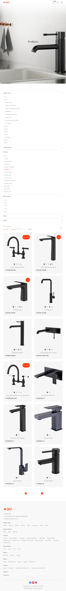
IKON (4, 532)
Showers (6, 132)
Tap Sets (6, 126)
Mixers (6, 100)
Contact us (6, 575)
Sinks (5, 134)
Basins (5, 140)
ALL (5, 97)
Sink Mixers (8, 111)
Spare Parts (8, 117)
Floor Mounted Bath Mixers (12, 120)
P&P (9, 532)
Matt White (7, 186)
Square (19, 562)
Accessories (7, 137)
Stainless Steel (7, 178)
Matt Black (7, 170)
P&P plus (15, 532)
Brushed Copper (8, 183)
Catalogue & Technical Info (38, 568)
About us (5, 572)
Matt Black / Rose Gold (10, 181)
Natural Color (7, 191)
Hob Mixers (8, 123)
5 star (5, 208)
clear (30, 229)
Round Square (12, 562)
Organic (25, 562)
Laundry (18, 555)
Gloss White (7, 189)
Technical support (28, 588)
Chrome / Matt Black (9, 167)
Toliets (5, 143)
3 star (5, 203)
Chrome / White (8, 172)
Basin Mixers (8, 102)
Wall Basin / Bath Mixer (11, 114)
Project (5, 568)
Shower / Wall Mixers (10, 105)
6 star (5, 211)
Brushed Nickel (8, 161)
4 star (5, 206)
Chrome (6, 158)
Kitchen (12, 555)
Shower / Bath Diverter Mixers (12, 108)
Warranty (11, 568)
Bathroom (5, 555)
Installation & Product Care (22, 568)
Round (5, 562)
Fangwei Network (38, 588)
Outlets (6, 129)
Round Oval (32, 562)
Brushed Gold (7, 175)
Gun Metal (7, 164)
